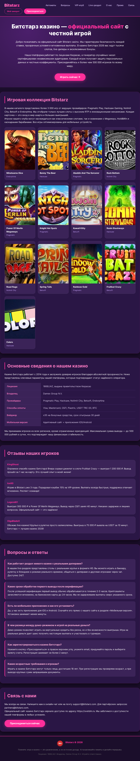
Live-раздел (95, 5)
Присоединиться (35, 11)
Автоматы (51, 5)
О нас (109, 5)
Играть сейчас (69, 77)
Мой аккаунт (13, 11)
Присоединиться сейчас (25, 723)
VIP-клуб (79, 5)
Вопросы (65, 5)
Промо (120, 5)
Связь (131, 5)
